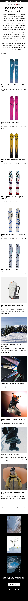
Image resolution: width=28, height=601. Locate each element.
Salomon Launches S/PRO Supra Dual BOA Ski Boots (13, 420)
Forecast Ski (15, 598)
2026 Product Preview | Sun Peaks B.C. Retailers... (11, 345)
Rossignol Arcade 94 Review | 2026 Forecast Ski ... (13, 160)
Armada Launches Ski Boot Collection (11, 454)
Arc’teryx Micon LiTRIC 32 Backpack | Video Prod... (13, 493)
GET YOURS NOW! (14, 584)
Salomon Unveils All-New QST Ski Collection (12, 383)
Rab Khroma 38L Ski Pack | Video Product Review (12, 306)
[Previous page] (2, 507)
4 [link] (17, 507)
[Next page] (15, 510)
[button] (1, 4)
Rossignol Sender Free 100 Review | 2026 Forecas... (12, 123)
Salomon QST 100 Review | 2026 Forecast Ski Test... (13, 270)
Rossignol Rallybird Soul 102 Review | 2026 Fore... (12, 85)
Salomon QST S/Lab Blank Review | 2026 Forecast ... (12, 197)
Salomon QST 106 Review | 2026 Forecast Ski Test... (13, 235)
